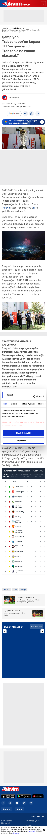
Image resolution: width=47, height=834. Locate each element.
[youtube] (17, 803)
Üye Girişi (6, 809)
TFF (35, 207)
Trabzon (6, 589)
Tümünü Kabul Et (23, 433)
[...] (37, 113)
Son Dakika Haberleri (6, 821)
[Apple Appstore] (8, 796)
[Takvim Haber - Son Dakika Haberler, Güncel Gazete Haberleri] (15, 3)
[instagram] (24, 803)
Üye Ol (19, 809)
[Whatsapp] (31, 113)
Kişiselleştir (22, 440)
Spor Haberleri (17, 28)
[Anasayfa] (43, 3)
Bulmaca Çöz (32, 820)
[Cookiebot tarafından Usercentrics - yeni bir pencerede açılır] (33, 397)
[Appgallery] (38, 796)
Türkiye (6, 207)
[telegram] (25, 113)
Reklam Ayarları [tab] (28, 404)
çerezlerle (31, 831)
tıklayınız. (16, 833)
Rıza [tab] (5, 404)
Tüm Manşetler (36, 627)
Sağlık (29, 825)
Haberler (5, 28)
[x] (10, 803)
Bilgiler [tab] (14, 404)
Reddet (10, 395)
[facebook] (3, 803)
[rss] (31, 803)
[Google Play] (24, 796)
